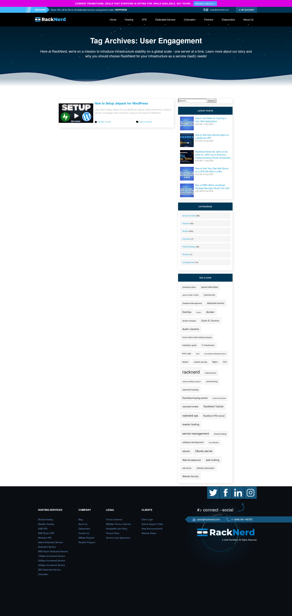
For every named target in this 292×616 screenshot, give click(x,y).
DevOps (186, 312)
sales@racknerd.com (219, 9)
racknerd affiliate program (191, 381)
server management (195, 433)
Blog (80, 519)
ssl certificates (214, 442)
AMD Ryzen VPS (46, 533)
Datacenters (228, 19)
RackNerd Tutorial (213, 406)
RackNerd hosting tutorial (194, 397)
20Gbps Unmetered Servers (51, 560)
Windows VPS (44, 537)
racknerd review (190, 406)
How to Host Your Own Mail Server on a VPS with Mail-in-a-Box (212, 170)
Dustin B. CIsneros (210, 320)
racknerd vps (190, 415)
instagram (249, 488)
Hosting (129, 19)
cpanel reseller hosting (190, 295)
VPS (144, 19)
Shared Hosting (45, 519)
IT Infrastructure (208, 345)
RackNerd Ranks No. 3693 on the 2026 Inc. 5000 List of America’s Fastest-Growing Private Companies (212, 154)
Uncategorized (188, 262)
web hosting (212, 460)
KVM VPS (42, 528)
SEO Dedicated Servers (49, 569)
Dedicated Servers (165, 19)
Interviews (186, 239)
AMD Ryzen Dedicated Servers (53, 551)
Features (186, 223)
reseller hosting (190, 424)
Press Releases (188, 246)
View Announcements (152, 528)
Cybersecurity (209, 294)
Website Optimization (205, 468)
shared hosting (220, 433)
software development (193, 442)
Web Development (191, 460)
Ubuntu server (203, 451)
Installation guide (189, 345)
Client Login (147, 519)
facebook (224, 488)
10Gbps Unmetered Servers (51, 555)
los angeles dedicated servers (215, 353)
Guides (185, 231)
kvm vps (186, 353)
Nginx (215, 361)
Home (113, 19)
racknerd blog (211, 381)
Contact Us (83, 533)
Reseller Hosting (46, 524)
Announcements (189, 215)
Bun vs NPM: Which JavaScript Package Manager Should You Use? (212, 187)
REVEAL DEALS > (205, 3)
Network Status (149, 533)
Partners (208, 19)
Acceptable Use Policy (116, 528)
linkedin (235, 488)
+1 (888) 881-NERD (241, 519)
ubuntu (186, 451)
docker (210, 312)
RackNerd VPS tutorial (214, 415)
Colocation (190, 19)
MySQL (185, 362)
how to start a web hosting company (197, 337)
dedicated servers (215, 303)
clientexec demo (189, 287)
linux (197, 353)
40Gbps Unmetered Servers (51, 565)
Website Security (190, 476)
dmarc (198, 312)
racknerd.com (210, 372)
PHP (225, 362)
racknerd (191, 371)
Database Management (192, 303)
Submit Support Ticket (152, 524)
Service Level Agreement (118, 537)
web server (186, 468)
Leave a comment (145, 122)
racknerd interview (219, 398)
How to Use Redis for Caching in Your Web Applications (210, 120)
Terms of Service (114, 519)
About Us (248, 19)
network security (200, 362)
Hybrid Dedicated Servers (50, 542)
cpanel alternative (209, 286)
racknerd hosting (190, 389)
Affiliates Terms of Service (118, 524)
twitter (210, 488)
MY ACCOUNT (247, 9)
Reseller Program (86, 542)
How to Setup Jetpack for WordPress (121, 103)
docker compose (189, 320)
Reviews (185, 254)
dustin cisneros (190, 329)
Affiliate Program (86, 537)
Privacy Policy (112, 533)
